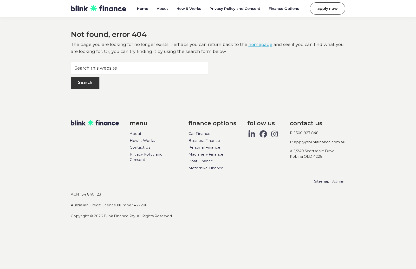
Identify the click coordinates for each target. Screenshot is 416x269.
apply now (327, 8)
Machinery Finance (205, 154)
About (135, 133)
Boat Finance (200, 161)
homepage (260, 44)
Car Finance (199, 133)
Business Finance (204, 140)
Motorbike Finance (205, 168)
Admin (338, 181)
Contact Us (140, 147)
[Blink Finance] (98, 8)
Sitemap (322, 181)
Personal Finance (204, 147)
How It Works (142, 140)
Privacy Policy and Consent (146, 157)
